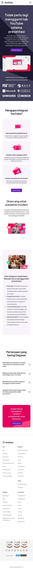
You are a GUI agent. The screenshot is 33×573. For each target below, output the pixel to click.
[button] (30, 3)
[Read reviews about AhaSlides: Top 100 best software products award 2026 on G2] (16, 545)
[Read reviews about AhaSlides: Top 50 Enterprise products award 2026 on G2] (9, 545)
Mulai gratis (17, 423)
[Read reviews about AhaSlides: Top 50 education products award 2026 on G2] (24, 545)
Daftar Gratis (16, 50)
